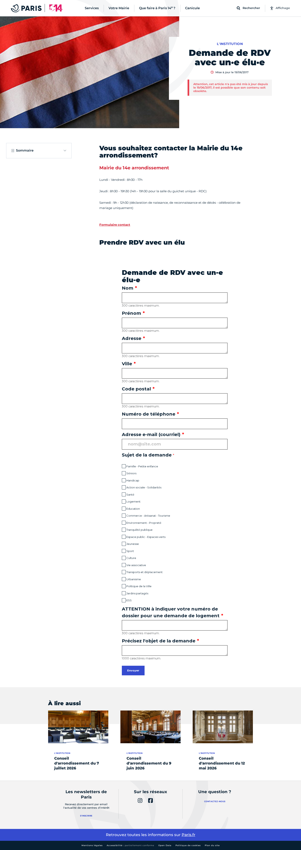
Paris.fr (188, 834)
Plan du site (212, 845)
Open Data (164, 845)
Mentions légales (92, 845)
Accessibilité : (130, 845)
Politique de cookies (188, 845)
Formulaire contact (114, 225)
